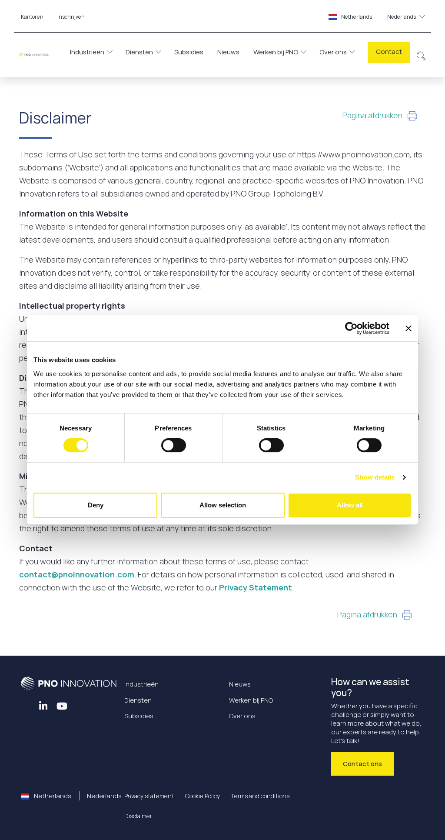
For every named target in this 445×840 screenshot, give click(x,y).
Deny (95, 505)
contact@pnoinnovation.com (76, 574)
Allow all (350, 505)
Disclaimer (138, 816)
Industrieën (87, 52)
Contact (389, 51)
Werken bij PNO (275, 52)
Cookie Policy (202, 796)
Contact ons (362, 763)
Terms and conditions (260, 796)
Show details (375, 477)
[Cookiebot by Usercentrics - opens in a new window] (351, 328)
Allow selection (222, 505)
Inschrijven (71, 16)
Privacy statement (149, 796)
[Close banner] (408, 328)
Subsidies (188, 52)
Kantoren (32, 16)
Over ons (333, 52)
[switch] (173, 445)
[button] (421, 55)
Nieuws (228, 52)
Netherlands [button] (378, 16)
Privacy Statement (255, 587)
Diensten (139, 52)
